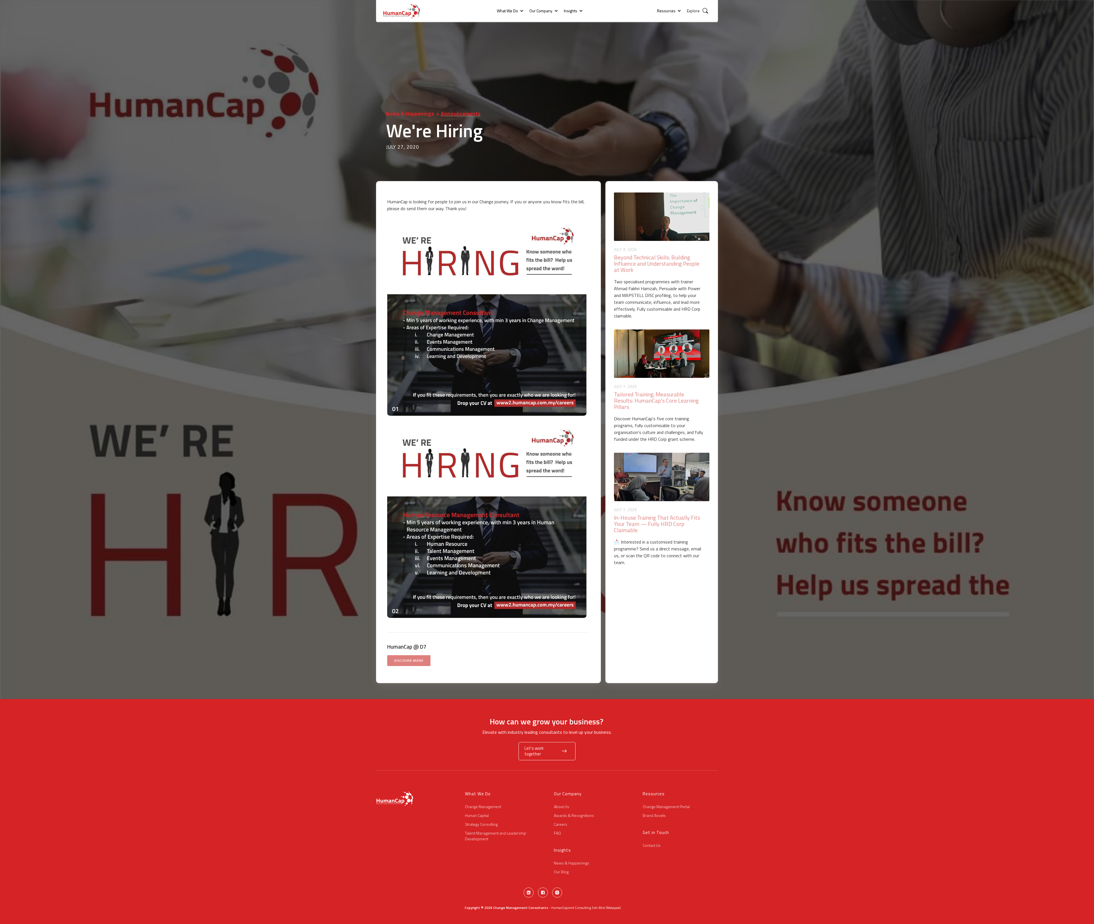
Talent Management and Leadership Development (495, 836)
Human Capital (477, 815)
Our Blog (561, 872)
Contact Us (652, 845)
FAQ (557, 833)
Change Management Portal (666, 807)
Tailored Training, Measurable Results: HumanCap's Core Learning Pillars (656, 400)
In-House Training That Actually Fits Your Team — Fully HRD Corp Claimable (657, 524)
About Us (561, 807)
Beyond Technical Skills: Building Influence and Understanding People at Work (656, 263)
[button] (507, 10)
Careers (560, 824)
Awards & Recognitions (574, 815)
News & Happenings (410, 113)
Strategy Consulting (481, 824)
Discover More (408, 660)
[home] (403, 11)
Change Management (483, 807)
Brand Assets (654, 815)
